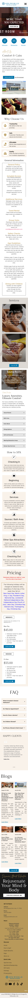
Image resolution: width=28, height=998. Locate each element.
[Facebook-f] (14, 984)
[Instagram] (6, 984)
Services (23, 45)
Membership (14, 45)
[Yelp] (18, 984)
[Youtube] (10, 984)
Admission (4, 45)
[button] (25, 4)
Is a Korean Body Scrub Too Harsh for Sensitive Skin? (20, 840)
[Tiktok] (21, 984)
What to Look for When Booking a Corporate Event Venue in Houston (7, 797)
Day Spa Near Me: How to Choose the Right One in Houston (19, 796)
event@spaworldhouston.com (14, 229)
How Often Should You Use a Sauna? (7, 839)
